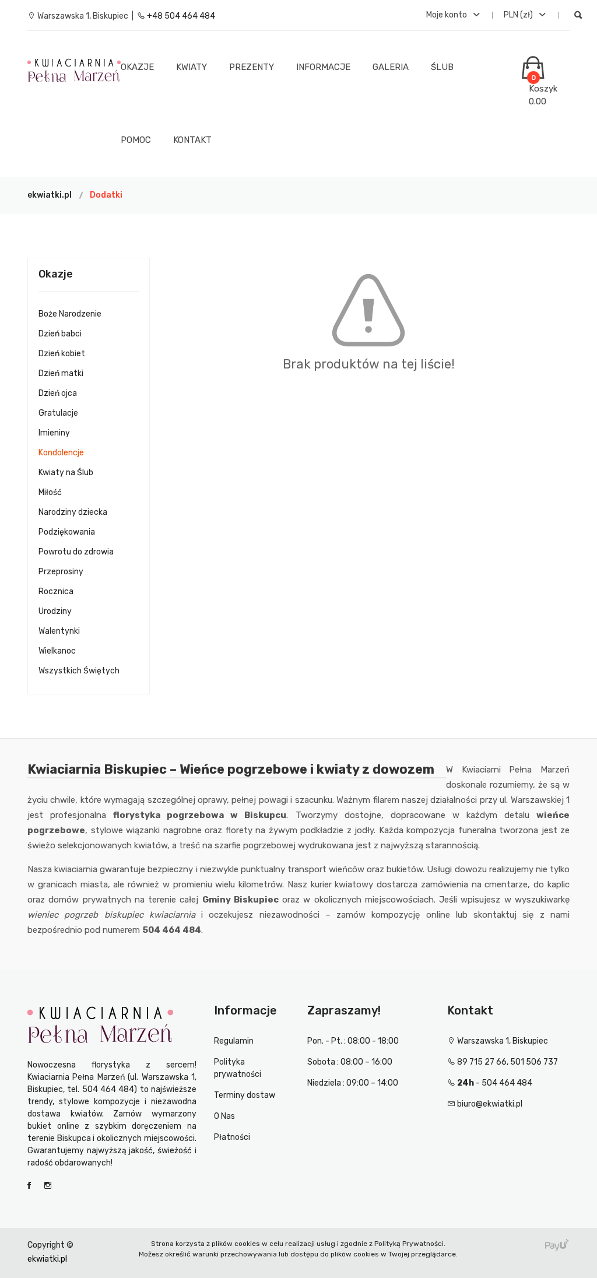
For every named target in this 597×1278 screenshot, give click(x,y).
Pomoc (136, 140)
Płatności (232, 1137)
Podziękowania (66, 532)
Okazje (137, 67)
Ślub (442, 67)
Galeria (391, 67)
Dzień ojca (57, 393)
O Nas (224, 1116)
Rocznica (55, 591)
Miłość (50, 492)
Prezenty (251, 67)
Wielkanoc (57, 651)
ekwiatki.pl (49, 195)
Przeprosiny (60, 572)
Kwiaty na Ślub (65, 473)
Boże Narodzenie (69, 314)
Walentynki (59, 631)
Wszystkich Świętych (79, 671)
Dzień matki (60, 373)
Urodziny (55, 611)
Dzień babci (60, 334)
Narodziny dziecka (72, 512)
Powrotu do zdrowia (76, 552)
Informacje (323, 67)
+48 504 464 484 (180, 16)
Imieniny (54, 433)
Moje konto (447, 15)
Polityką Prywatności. (409, 1244)
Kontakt (192, 140)
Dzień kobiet (61, 354)
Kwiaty (191, 67)
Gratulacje (58, 413)
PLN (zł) (519, 15)
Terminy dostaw (244, 1095)
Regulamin (234, 1041)
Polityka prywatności (237, 1068)
